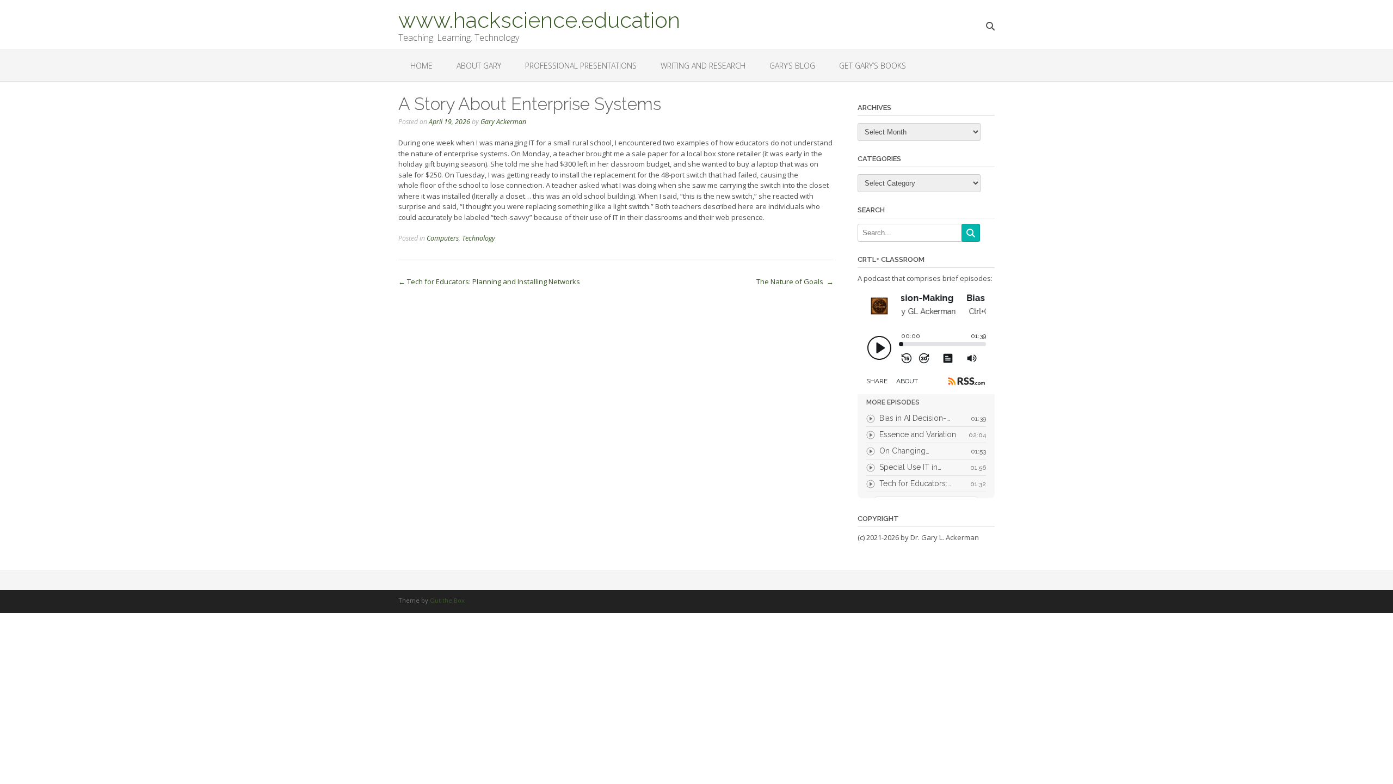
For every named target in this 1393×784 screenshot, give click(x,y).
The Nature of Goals (795, 281)
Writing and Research (703, 65)
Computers (443, 238)
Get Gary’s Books (872, 65)
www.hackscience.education (539, 19)
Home (421, 65)
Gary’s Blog (792, 65)
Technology (478, 238)
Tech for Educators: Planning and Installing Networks (489, 281)
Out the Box (447, 600)
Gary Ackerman (503, 121)
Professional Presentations (581, 65)
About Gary (479, 65)
